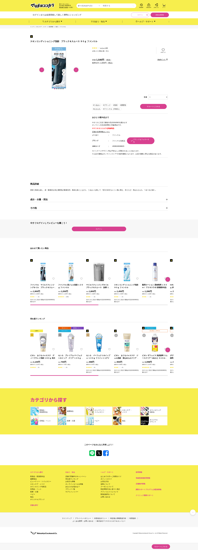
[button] (54, 88)
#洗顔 (115, 105)
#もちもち (96, 109)
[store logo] (42, 5)
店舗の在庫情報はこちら (101, 132)
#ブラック (107, 105)
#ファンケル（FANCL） (112, 109)
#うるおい (96, 105)
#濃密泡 (123, 105)
